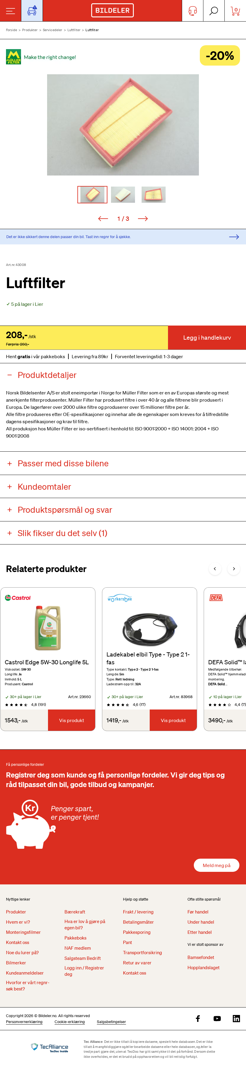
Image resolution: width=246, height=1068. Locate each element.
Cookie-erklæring (70, 1021)
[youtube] (217, 1019)
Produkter (30, 30)
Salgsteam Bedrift (82, 958)
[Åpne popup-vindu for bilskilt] (32, 10)
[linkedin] (236, 1019)
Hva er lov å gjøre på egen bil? (84, 924)
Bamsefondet (201, 957)
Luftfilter (74, 30)
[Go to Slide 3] (154, 194)
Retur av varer (137, 963)
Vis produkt (71, 720)
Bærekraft (74, 912)
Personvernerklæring (24, 1021)
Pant (127, 942)
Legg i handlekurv (207, 337)
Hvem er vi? (18, 922)
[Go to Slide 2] (123, 194)
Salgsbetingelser (111, 1021)
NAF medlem (77, 948)
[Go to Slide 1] (92, 194)
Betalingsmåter (138, 922)
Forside (11, 30)
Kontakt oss (17, 942)
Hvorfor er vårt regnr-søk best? (28, 985)
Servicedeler (52, 30)
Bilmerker (16, 963)
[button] (123, 125)
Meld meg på (216, 865)
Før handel (198, 912)
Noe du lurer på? (22, 952)
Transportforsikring (142, 952)
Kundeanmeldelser (25, 973)
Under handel (201, 922)
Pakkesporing (137, 932)
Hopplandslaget (204, 967)
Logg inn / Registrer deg (84, 971)
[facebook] (198, 1019)
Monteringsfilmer (23, 932)
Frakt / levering (138, 912)
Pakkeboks (75, 938)
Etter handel (200, 932)
